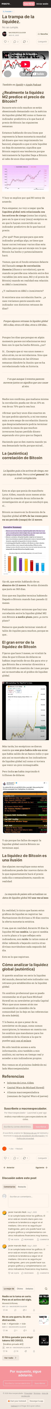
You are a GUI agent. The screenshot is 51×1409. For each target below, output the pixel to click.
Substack (14, 1406)
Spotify (19, 84)
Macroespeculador (17, 33)
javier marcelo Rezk (17, 1212)
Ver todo (8, 1357)
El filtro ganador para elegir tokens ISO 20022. (17, 1339)
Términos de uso (30, 1133)
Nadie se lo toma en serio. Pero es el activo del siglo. (17, 1298)
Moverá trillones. (10, 1303)
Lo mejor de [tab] (9, 1288)
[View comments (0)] (15, 1310)
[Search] (46, 1288)
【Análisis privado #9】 (13, 1344)
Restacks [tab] (22, 1187)
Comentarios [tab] (9, 1187)
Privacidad (28, 1393)
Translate (8, 11)
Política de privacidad (25, 1138)
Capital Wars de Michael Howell (25, 1087)
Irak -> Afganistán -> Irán (14, 1323)
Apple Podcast (33, 84)
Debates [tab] (29, 1288)
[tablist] (14, 1187)
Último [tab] (20, 1288)
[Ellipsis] (47, 1212)
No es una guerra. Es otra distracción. (16, 1318)
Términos (37, 1393)
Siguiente (40, 1167)
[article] (25, 1303)
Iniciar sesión (42, 4)
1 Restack (19, 1148)
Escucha (44, 34)
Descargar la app (36, 1401)
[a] (44, 1340)
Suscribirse (29, 4)
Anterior (10, 1167)
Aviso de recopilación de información (29, 1135)
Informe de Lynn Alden (20, 1082)
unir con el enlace (21, 1040)
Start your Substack (18, 1401)
